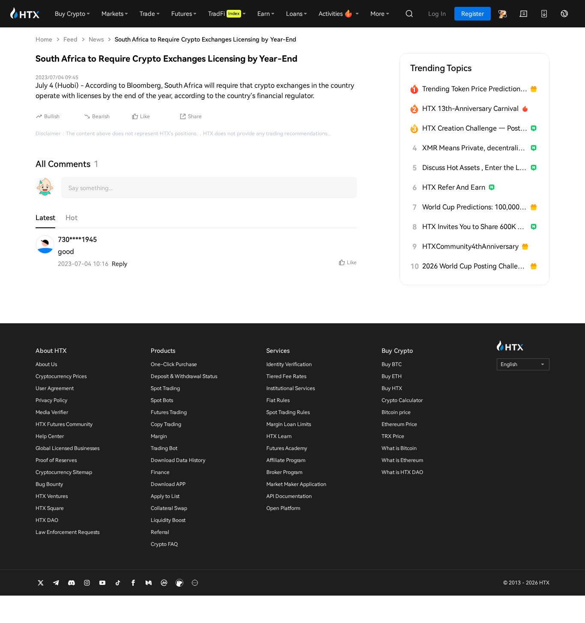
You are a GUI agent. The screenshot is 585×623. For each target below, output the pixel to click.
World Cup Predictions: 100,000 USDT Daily (474, 207)
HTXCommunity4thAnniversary (470, 246)
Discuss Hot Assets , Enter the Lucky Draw (474, 168)
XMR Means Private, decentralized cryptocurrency (474, 148)
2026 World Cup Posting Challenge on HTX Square (474, 266)
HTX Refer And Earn (453, 187)
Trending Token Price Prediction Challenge (474, 89)
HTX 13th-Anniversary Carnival (470, 108)
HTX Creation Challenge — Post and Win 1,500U (474, 128)
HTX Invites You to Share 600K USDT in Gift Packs (474, 227)
